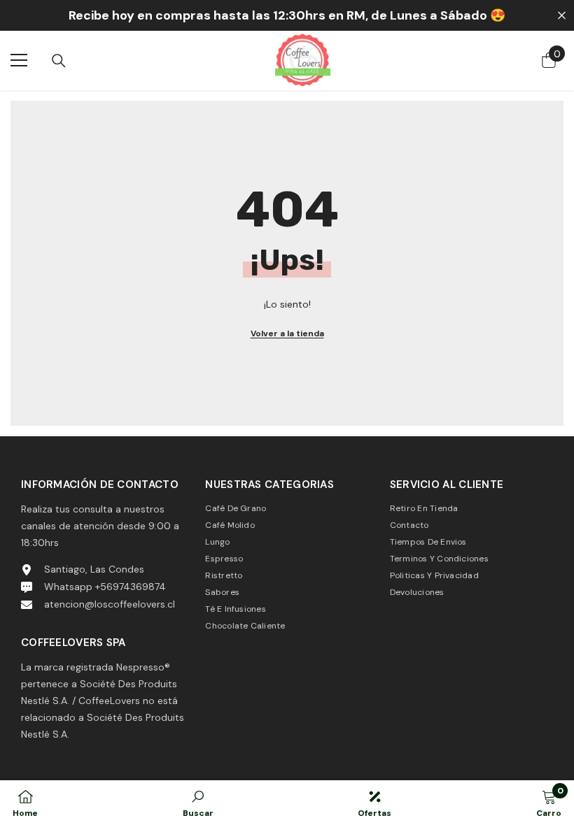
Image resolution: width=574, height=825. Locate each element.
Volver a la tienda (287, 333)
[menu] (18, 60)
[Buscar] (58, 60)
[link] (198, 802)
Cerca (561, 15)
